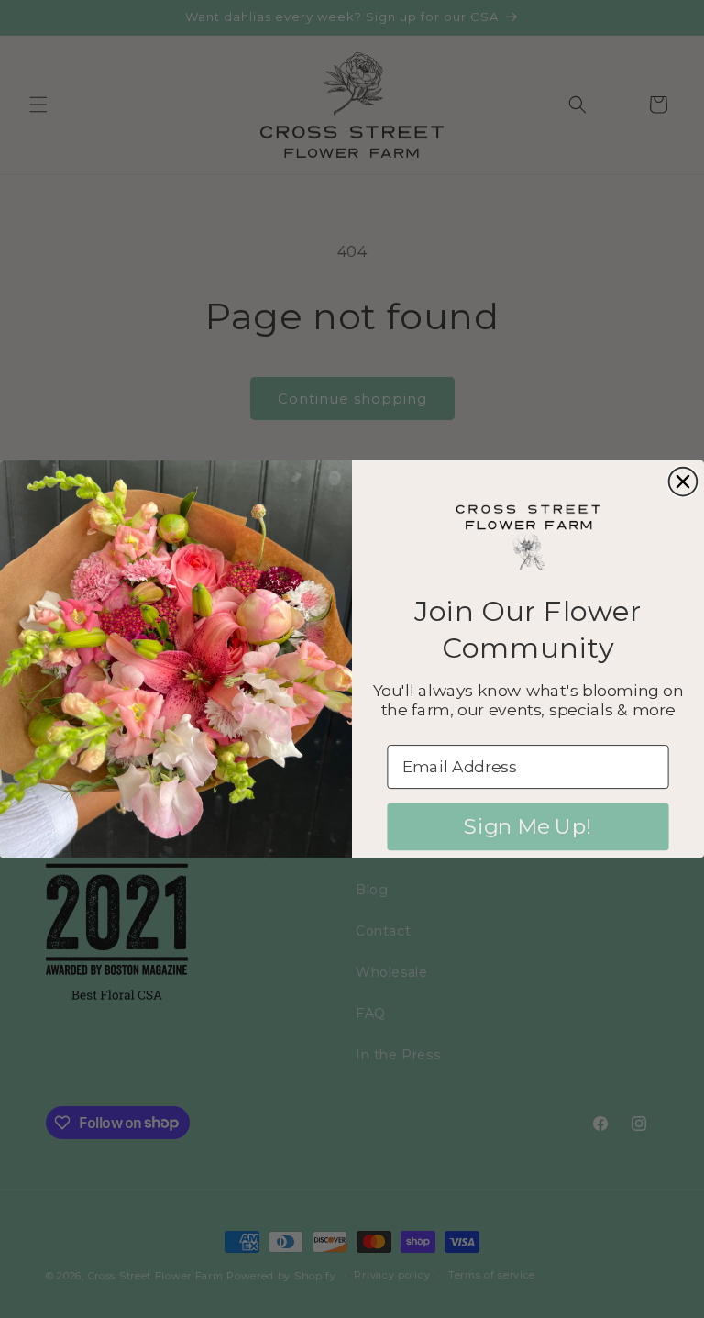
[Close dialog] (683, 482)
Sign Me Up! (527, 826)
